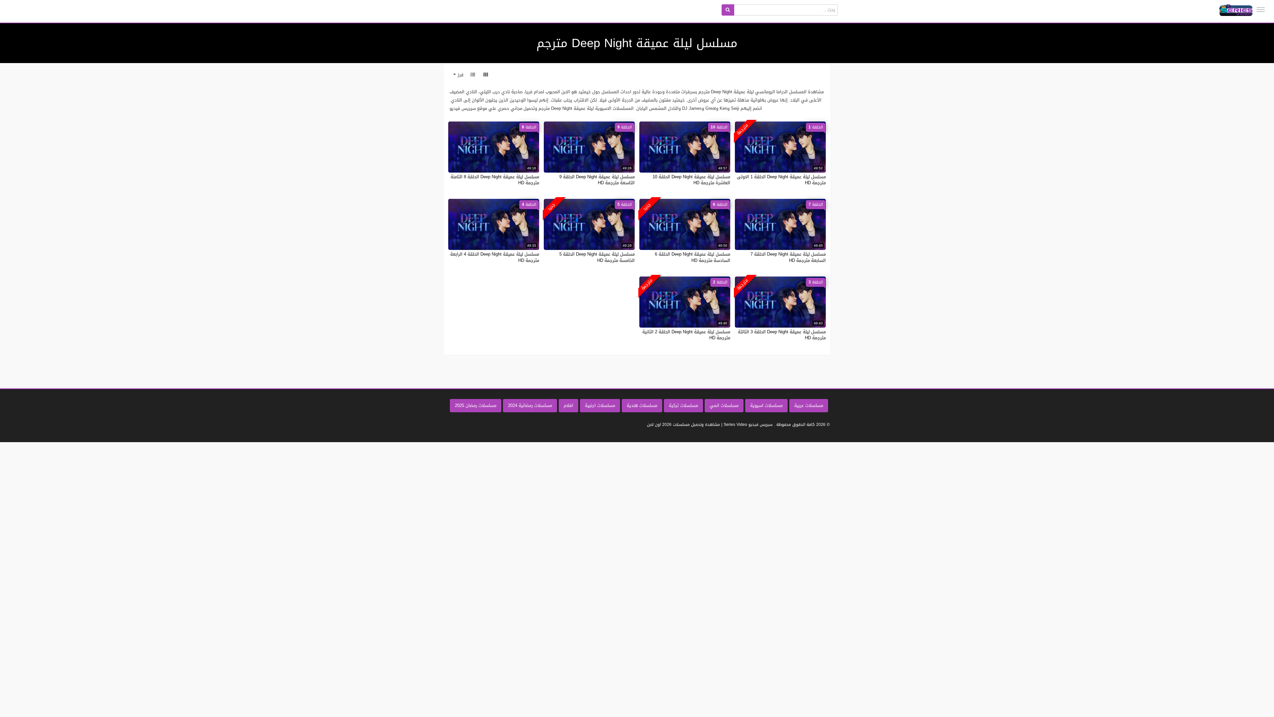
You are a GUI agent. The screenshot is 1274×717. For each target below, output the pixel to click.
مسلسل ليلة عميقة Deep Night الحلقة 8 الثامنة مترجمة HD (495, 180)
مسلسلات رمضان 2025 (475, 405)
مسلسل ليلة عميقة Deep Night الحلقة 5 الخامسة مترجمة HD (597, 257)
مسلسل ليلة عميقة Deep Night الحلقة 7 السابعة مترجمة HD (788, 257)
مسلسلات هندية (642, 405)
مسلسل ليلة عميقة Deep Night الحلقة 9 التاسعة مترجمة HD (597, 180)
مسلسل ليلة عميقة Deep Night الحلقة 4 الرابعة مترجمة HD (494, 257)
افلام (568, 405)
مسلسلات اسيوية (766, 405)
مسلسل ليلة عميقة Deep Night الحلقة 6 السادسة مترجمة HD (692, 257)
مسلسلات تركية (683, 405)
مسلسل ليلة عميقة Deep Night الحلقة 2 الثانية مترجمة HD (686, 335)
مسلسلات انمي (724, 405)
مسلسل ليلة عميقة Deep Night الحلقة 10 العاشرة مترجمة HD (691, 180)
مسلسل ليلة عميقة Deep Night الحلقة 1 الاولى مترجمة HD (781, 180)
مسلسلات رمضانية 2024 (530, 405)
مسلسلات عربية (808, 405)
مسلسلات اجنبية (600, 405)
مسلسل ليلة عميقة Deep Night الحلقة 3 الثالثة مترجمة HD (782, 335)
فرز (459, 74)
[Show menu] (1260, 9)
